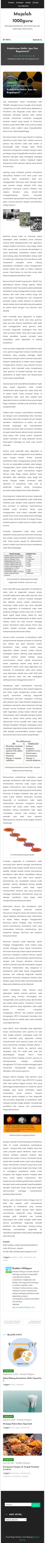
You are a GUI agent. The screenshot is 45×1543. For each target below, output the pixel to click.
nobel (12, 1384)
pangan (25, 1476)
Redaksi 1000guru (25, 86)
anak (12, 1427)
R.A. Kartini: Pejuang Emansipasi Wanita (12, 1322)
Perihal (11, 2)
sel (34, 1257)
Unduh (28, 2)
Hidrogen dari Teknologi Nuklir (34, 1322)
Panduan (19, 2)
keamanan (14, 1473)
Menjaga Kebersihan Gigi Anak (17, 1424)
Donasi (35, 2)
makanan (7, 1476)
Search (36, 40)
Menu (8, 39)
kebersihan (25, 1427)
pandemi (16, 1476)
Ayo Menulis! (23, 6)
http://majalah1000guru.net (23, 1307)
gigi (17, 1427)
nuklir (21, 1257)
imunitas (13, 1257)
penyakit (27, 1257)
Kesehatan (12, 83)
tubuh (5, 1260)
